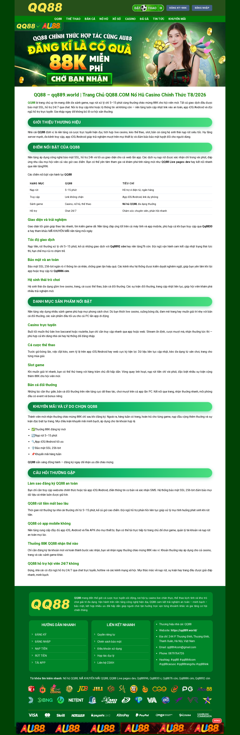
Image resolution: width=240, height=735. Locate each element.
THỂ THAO (73, 19)
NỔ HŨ (103, 19)
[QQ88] (45, 8)
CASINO (130, 19)
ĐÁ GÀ (144, 19)
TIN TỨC (158, 19)
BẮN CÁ (90, 19)
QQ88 (58, 19)
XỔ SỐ (116, 19)
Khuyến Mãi (177, 19)
